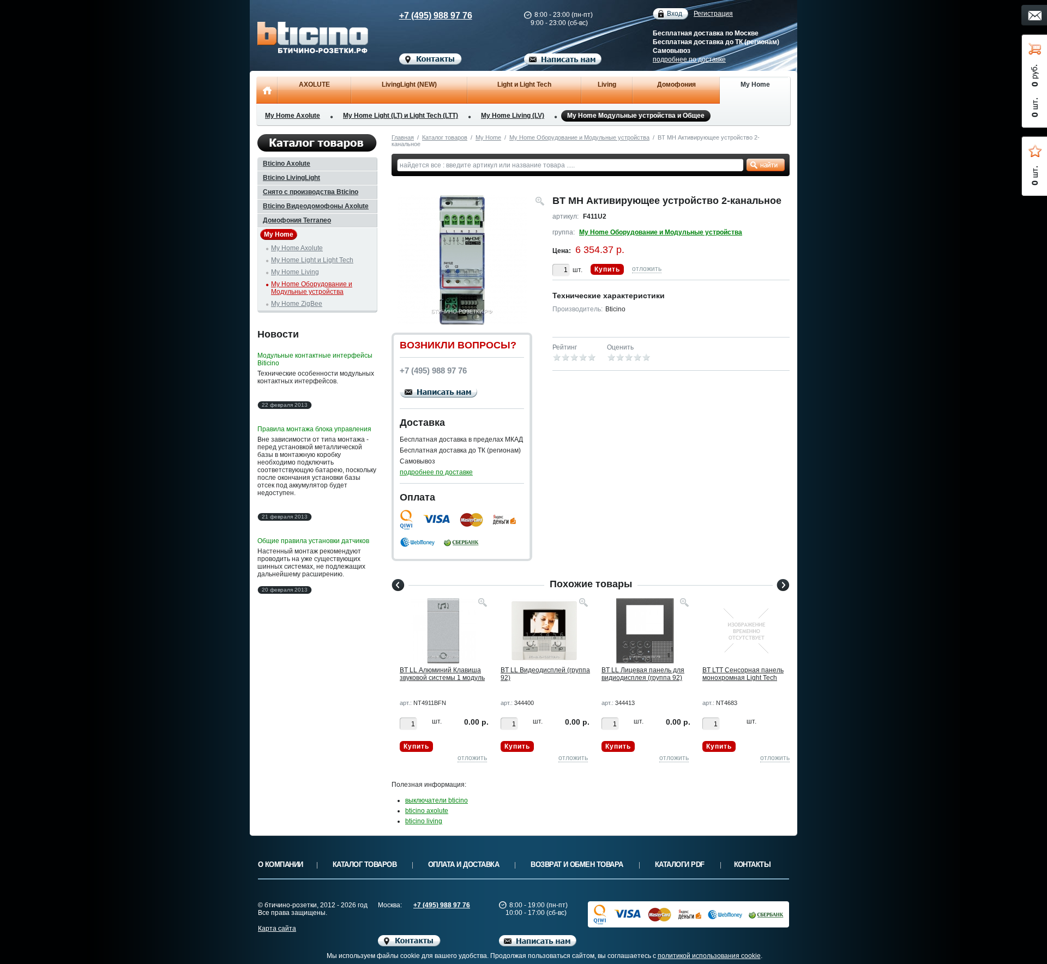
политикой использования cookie (709, 956)
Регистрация (713, 13)
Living (607, 84)
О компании (280, 864)
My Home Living (295, 272)
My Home (755, 84)
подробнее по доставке (689, 59)
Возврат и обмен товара (577, 864)
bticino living (423, 821)
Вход (674, 13)
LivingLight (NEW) (409, 84)
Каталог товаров (444, 137)
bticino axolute (426, 811)
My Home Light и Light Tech (312, 260)
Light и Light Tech (524, 84)
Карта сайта (277, 928)
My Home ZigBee (296, 304)
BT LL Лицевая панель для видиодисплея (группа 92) (642, 674)
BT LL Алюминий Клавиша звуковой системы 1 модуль (442, 674)
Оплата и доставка (463, 864)
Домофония (676, 84)
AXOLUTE (314, 84)
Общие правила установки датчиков (313, 541)
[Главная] (267, 90)
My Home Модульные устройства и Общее (636, 115)
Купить (607, 269)
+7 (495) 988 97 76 (435, 15)
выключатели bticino (436, 800)
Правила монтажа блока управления (314, 429)
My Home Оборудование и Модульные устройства (579, 137)
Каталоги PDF (680, 864)
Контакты (752, 864)
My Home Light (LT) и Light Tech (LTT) (400, 115)
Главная (403, 137)
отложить (646, 269)
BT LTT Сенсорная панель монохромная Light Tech (743, 674)
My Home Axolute (292, 115)
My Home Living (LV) (512, 115)
